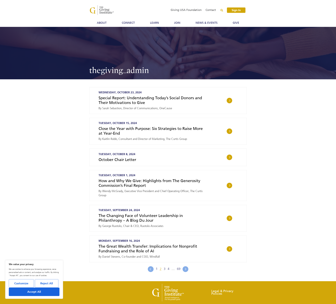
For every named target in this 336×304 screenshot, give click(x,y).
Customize (21, 283)
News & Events (206, 22)
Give (236, 22)
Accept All (34, 291)
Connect (128, 22)
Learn (154, 22)
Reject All (46, 283)
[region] (34, 279)
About (102, 22)
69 (178, 269)
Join (177, 22)
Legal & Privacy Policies (222, 292)
